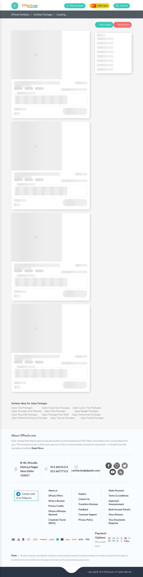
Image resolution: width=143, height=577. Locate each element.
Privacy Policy (85, 519)
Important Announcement (116, 502)
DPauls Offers (55, 495)
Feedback (83, 509)
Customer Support (87, 514)
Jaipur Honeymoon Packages (86, 414)
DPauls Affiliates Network (57, 513)
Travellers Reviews (88, 504)
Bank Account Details (119, 509)
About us (52, 490)
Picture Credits (56, 506)
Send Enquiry (124, 24)
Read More (37, 448)
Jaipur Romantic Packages (24, 414)
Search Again (105, 24)
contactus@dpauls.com (86, 470)
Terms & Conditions (119, 495)
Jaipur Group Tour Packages (56, 407)
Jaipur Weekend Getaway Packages (29, 417)
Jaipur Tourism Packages (62, 417)
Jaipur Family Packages (92, 417)
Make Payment (116, 490)
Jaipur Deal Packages (55, 411)
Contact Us (84, 499)
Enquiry (82, 493)
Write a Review (56, 500)
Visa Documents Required (117, 521)
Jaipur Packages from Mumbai (26, 411)
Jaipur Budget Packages (86, 411)
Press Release (116, 514)
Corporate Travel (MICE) (57, 521)
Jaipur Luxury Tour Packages (86, 407)
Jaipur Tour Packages (22, 407)
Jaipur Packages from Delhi (55, 414)
